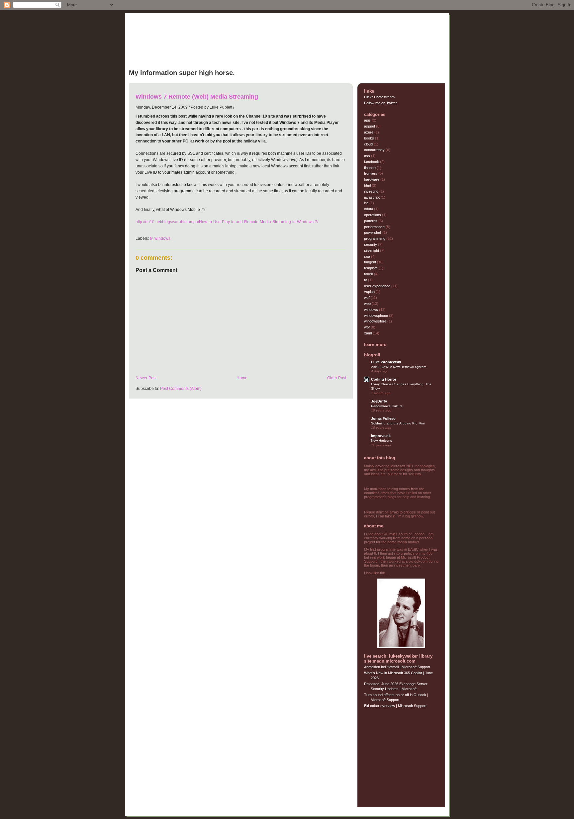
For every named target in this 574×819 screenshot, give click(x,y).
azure (369, 132)
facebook (372, 162)
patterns (371, 221)
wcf (367, 298)
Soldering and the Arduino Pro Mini (398, 423)
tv (151, 238)
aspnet (370, 126)
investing (371, 191)
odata (369, 209)
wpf (367, 327)
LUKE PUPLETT (162, 46)
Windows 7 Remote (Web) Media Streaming (197, 96)
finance (370, 168)
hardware (372, 179)
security (371, 244)
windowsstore (375, 321)
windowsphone (376, 316)
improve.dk (381, 436)
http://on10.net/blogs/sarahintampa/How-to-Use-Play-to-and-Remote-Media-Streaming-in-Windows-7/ (227, 222)
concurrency (375, 150)
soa (367, 256)
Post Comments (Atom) (181, 388)
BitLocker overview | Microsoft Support (395, 706)
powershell (373, 232)
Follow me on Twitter (380, 103)
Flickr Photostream (379, 97)
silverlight (372, 250)
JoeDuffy (379, 401)
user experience (377, 286)
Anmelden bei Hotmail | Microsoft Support (397, 667)
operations (373, 215)
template (371, 268)
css (367, 156)
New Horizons (381, 440)
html (368, 185)
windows (162, 238)
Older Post (336, 378)
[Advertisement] (405, 756)
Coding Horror (383, 379)
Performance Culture (387, 406)
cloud (369, 144)
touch (369, 274)
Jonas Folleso (383, 418)
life (366, 203)
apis (368, 120)
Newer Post (146, 378)
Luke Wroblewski (386, 362)
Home (242, 378)
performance (375, 227)
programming (375, 238)
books (369, 138)
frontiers (371, 173)
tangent (370, 262)
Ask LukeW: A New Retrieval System (398, 367)
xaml (368, 333)
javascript (372, 197)
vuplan (370, 292)
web (368, 304)
